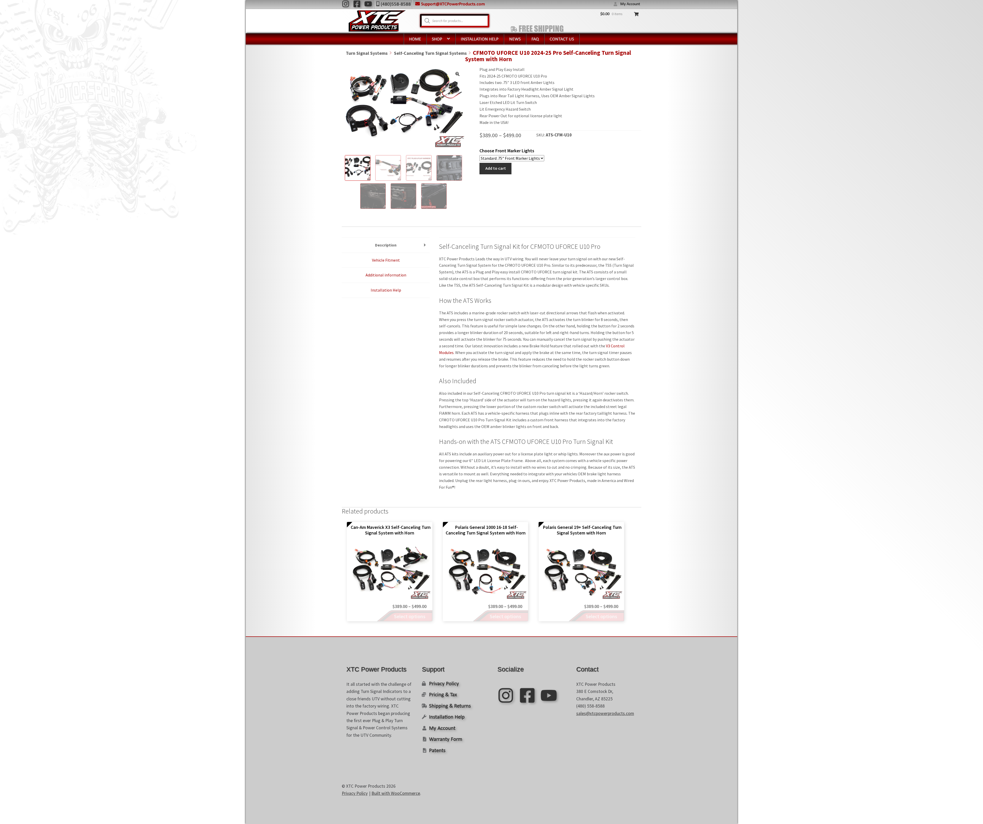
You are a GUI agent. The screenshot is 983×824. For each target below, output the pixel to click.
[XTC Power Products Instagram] (345, 4)
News (515, 39)
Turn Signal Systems (367, 53)
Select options (409, 616)
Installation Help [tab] (386, 290)
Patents (437, 750)
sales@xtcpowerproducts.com (605, 713)
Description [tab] (386, 245)
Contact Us (562, 39)
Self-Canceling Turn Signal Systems (430, 53)
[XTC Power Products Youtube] (368, 4)
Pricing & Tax (443, 695)
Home (415, 39)
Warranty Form (445, 739)
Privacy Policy (444, 684)
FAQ (535, 39)
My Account (630, 4)
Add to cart (495, 168)
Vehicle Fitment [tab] (386, 260)
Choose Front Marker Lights (506, 151)
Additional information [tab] (386, 274)
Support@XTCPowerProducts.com (453, 4)
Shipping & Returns (450, 706)
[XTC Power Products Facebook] (357, 4)
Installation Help (479, 39)
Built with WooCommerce (395, 793)
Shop (437, 39)
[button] (457, 74)
